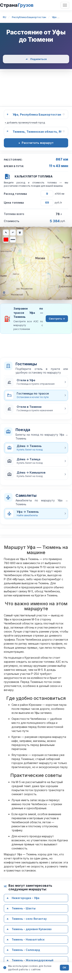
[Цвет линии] (6, 239)
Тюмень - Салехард (26, 949)
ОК (64, 967)
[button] (36, 382)
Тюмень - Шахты (24, 908)
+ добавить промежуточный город (25, 122)
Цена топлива (14, 202)
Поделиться (38, 59)
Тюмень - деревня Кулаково (32, 929)
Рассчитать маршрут (38, 143)
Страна (16, 5)
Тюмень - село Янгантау (29, 918)
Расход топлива (15, 193)
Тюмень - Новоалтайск (28, 939)
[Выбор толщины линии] (13, 239)
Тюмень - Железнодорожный (32, 960)
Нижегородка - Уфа (25, 898)
